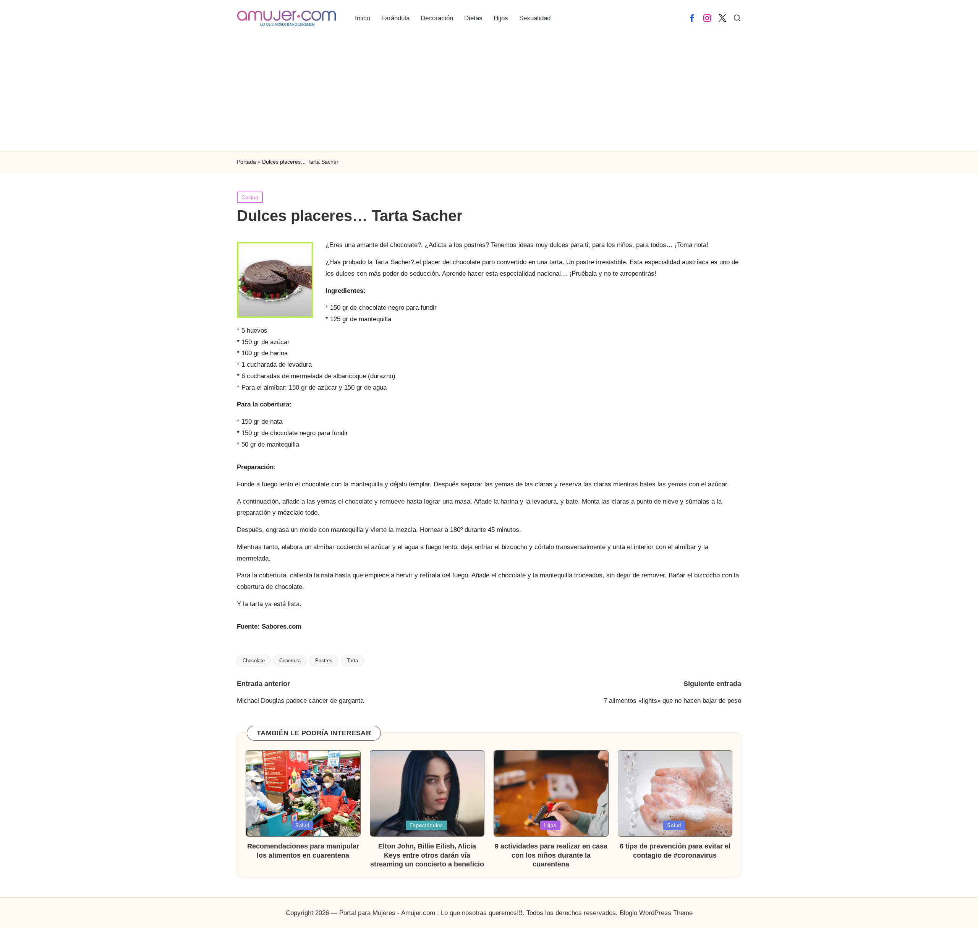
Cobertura (290, 660)
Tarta (352, 660)
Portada (246, 162)
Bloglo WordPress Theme (656, 913)
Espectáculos (426, 825)
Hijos (550, 825)
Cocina (249, 197)
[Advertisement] (489, 93)
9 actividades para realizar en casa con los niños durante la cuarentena (551, 855)
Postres (323, 660)
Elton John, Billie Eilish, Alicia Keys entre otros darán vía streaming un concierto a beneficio (427, 855)
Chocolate (254, 660)
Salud (302, 825)
